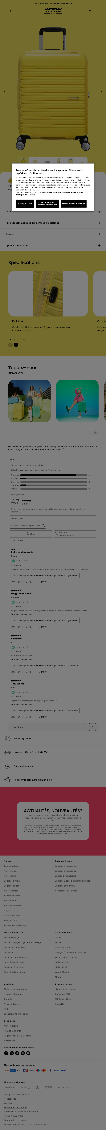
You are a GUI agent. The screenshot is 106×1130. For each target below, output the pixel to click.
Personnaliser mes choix (73, 203)
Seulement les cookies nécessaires (47, 203)
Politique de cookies (25, 195)
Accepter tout (25, 203)
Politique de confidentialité (63, 192)
